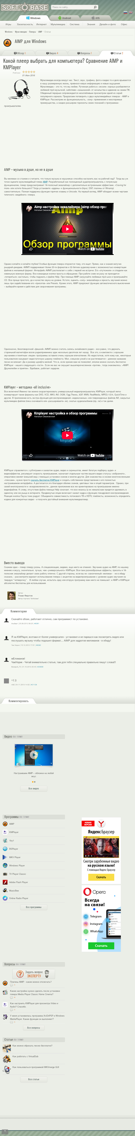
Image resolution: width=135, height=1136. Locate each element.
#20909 (40, 667)
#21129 (34, 685)
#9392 (38, 645)
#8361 (36, 623)
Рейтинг (17, 73)
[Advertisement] (67, 137)
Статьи (48, 32)
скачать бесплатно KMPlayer (45, 480)
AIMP (45, 182)
